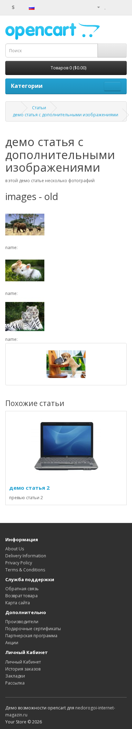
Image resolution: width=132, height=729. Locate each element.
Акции (11, 643)
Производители (21, 622)
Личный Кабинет (23, 662)
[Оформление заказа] (121, 7)
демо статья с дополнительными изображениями (65, 115)
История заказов (22, 669)
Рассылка (15, 683)
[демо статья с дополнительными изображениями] (66, 364)
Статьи (39, 108)
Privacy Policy (18, 563)
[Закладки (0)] (105, 7)
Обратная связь (22, 589)
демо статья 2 (29, 487)
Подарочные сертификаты (33, 629)
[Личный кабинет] (96, 7)
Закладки (15, 676)
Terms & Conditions (25, 570)
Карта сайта (17, 603)
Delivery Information (25, 556)
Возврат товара (21, 596)
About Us (14, 549)
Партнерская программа (31, 636)
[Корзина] (113, 7)
